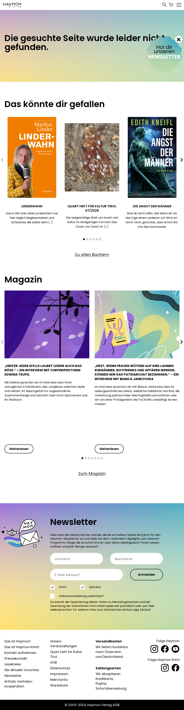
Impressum (59, 674)
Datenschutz (60, 668)
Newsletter (13, 675)
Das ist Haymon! (17, 641)
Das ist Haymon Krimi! (21, 647)
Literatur (95, 587)
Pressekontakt (15, 658)
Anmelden (146, 574)
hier (136, 610)
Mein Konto (59, 679)
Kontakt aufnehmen (20, 652)
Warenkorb (59, 685)
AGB (53, 662)
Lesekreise (12, 664)
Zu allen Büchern (92, 254)
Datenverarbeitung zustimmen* (81, 596)
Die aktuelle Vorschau (21, 670)
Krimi (62, 587)
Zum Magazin (92, 473)
